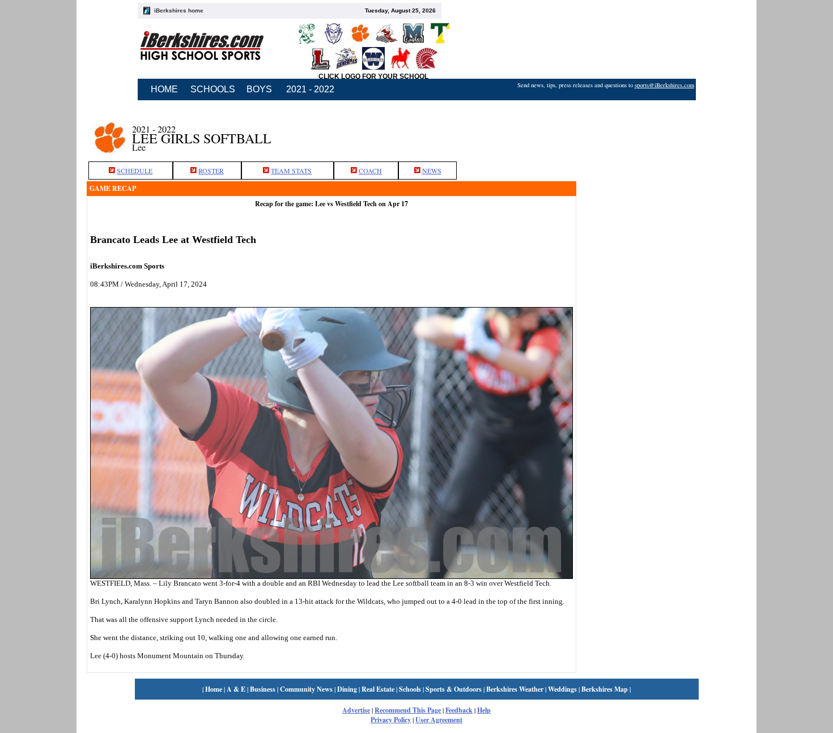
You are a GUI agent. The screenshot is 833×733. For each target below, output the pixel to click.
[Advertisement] (661, 132)
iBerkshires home (178, 10)
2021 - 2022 (310, 89)
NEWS (431, 170)
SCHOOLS (212, 89)
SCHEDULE (134, 170)
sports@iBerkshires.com (664, 85)
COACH (370, 170)
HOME (164, 89)
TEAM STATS (291, 170)
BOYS (259, 89)
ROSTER (211, 170)
